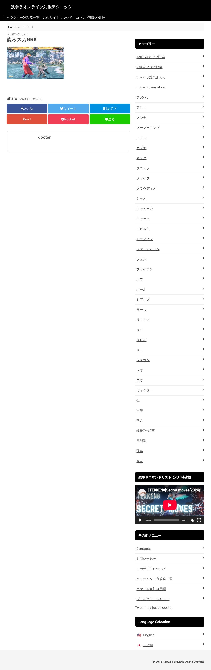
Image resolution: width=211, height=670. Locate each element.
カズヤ (141, 148)
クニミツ (143, 168)
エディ (141, 138)
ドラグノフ (144, 239)
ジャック (143, 219)
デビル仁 (143, 229)
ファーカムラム (147, 249)
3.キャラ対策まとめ (151, 77)
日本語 (148, 645)
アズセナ (143, 97)
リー (139, 350)
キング (141, 158)
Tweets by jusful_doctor (154, 607)
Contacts (143, 548)
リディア (143, 320)
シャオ (141, 198)
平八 (139, 421)
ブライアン (144, 269)
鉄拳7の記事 (145, 431)
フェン (141, 259)
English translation (150, 87)
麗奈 (139, 461)
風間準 (141, 441)
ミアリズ (143, 299)
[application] (169, 504)
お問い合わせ (146, 559)
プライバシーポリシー (152, 599)
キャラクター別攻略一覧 (21, 17)
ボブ (139, 279)
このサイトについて (58, 17)
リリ (139, 330)
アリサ (141, 107)
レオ (139, 370)
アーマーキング (147, 128)
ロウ (139, 380)
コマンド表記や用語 (91, 17)
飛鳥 (139, 451)
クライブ (143, 178)
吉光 (139, 410)
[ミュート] (192, 520)
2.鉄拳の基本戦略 (149, 67)
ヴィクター (144, 390)
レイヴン (143, 360)
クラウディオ (146, 188)
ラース (141, 310)
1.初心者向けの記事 (150, 57)
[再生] (140, 520)
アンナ (141, 118)
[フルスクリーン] (199, 520)
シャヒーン (144, 208)
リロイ (141, 340)
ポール (141, 289)
